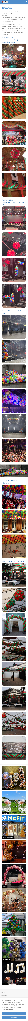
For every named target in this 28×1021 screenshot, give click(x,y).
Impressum (4, 994)
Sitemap (3, 992)
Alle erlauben (14, 1017)
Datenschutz (4, 995)
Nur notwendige (14, 1013)
